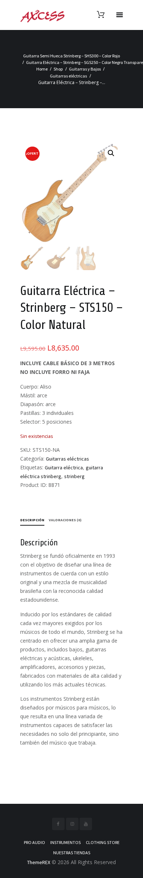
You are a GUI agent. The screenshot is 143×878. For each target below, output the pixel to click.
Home (42, 69)
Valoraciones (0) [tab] (65, 520)
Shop (58, 69)
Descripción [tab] (32, 520)
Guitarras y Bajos (85, 69)
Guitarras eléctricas (68, 76)
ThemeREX (38, 862)
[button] (111, 153)
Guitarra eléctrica (64, 467)
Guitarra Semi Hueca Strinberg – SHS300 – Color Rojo (71, 55)
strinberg (74, 476)
